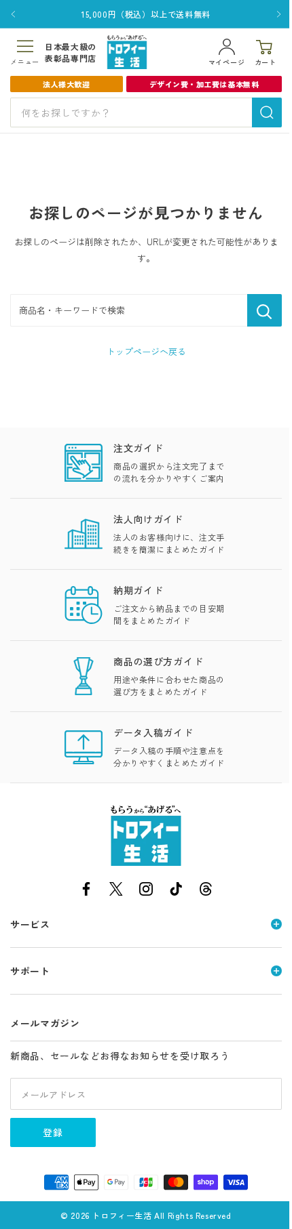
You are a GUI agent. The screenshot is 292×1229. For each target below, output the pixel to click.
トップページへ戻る (146, 351)
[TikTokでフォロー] (176, 891)
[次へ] (279, 14)
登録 (53, 1132)
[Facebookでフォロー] (86, 891)
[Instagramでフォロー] (146, 891)
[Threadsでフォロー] (206, 891)
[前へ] (13, 14)
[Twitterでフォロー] (116, 891)
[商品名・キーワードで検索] (264, 310)
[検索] (267, 112)
